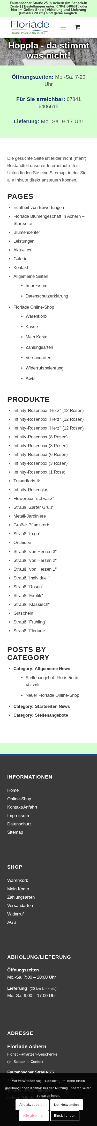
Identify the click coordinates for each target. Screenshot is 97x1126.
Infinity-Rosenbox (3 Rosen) (40, 463)
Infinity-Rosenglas (30, 489)
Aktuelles (22, 250)
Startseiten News (52, 706)
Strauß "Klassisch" (31, 604)
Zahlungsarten (39, 347)
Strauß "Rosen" (28, 586)
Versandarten (38, 357)
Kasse (32, 326)
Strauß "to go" (26, 533)
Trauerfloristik (26, 480)
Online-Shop (19, 798)
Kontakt (20, 267)
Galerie (20, 258)
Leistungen (23, 241)
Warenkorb (36, 316)
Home (13, 790)
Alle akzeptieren (32, 1105)
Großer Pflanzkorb (31, 524)
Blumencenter (26, 232)
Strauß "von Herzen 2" (35, 560)
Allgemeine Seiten (30, 276)
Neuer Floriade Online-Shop (52, 695)
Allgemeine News (52, 668)
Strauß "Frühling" (29, 622)
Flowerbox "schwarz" (33, 498)
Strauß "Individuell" (31, 578)
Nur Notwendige (66, 1105)
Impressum (36, 285)
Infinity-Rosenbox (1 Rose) (39, 472)
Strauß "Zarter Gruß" (33, 507)
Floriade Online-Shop (33, 307)
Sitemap (15, 832)
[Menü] (63, 27)
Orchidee (22, 542)
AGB (30, 378)
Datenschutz (19, 824)
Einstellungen (65, 1115)
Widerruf (15, 914)
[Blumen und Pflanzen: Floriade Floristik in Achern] (40, 27)
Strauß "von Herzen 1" (35, 569)
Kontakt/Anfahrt (22, 807)
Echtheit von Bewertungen (38, 207)
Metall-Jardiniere (29, 516)
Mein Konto (36, 337)
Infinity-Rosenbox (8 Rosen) (40, 436)
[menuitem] (64, 27)
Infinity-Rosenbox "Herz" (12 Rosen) (48, 410)
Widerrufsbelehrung (44, 368)
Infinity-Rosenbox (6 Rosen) (40, 454)
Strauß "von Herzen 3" (35, 551)
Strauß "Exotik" (28, 595)
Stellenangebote (51, 715)
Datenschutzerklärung (47, 296)
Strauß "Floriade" (29, 630)
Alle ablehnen (34, 1115)
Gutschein (23, 613)
